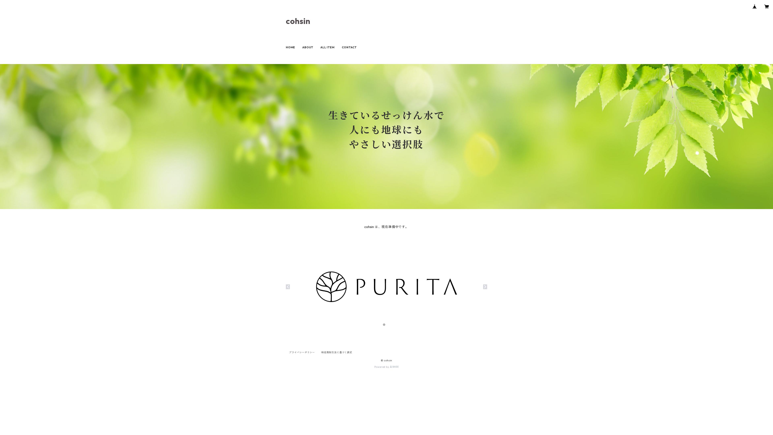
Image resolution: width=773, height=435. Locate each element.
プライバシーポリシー (302, 352)
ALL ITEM (327, 47)
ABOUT (307, 47)
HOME (290, 47)
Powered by (382, 366)
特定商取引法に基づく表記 (336, 352)
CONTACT (349, 47)
